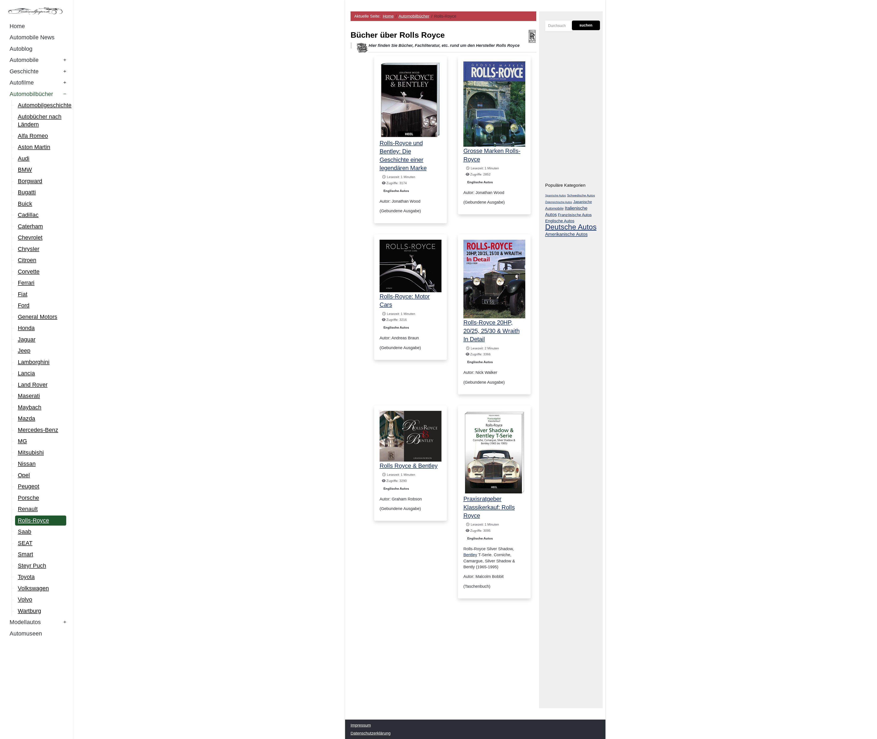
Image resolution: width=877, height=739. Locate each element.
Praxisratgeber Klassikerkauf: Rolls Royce (489, 507)
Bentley (470, 555)
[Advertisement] (443, 665)
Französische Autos (575, 215)
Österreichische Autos (558, 202)
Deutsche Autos (571, 227)
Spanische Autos (555, 195)
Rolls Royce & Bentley (409, 465)
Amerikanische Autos (566, 234)
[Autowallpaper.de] (36, 11)
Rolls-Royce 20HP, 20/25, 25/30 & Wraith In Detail (491, 331)
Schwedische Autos (581, 195)
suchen (585, 25)
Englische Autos (396, 191)
